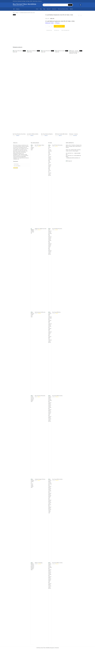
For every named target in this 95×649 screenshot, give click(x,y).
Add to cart (59, 26)
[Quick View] (16, 136)
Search (70, 4)
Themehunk (57, 647)
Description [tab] (49, 30)
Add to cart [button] (14, 136)
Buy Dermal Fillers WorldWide (24, 4)
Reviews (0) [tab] (56, 30)
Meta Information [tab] (65, 30)
